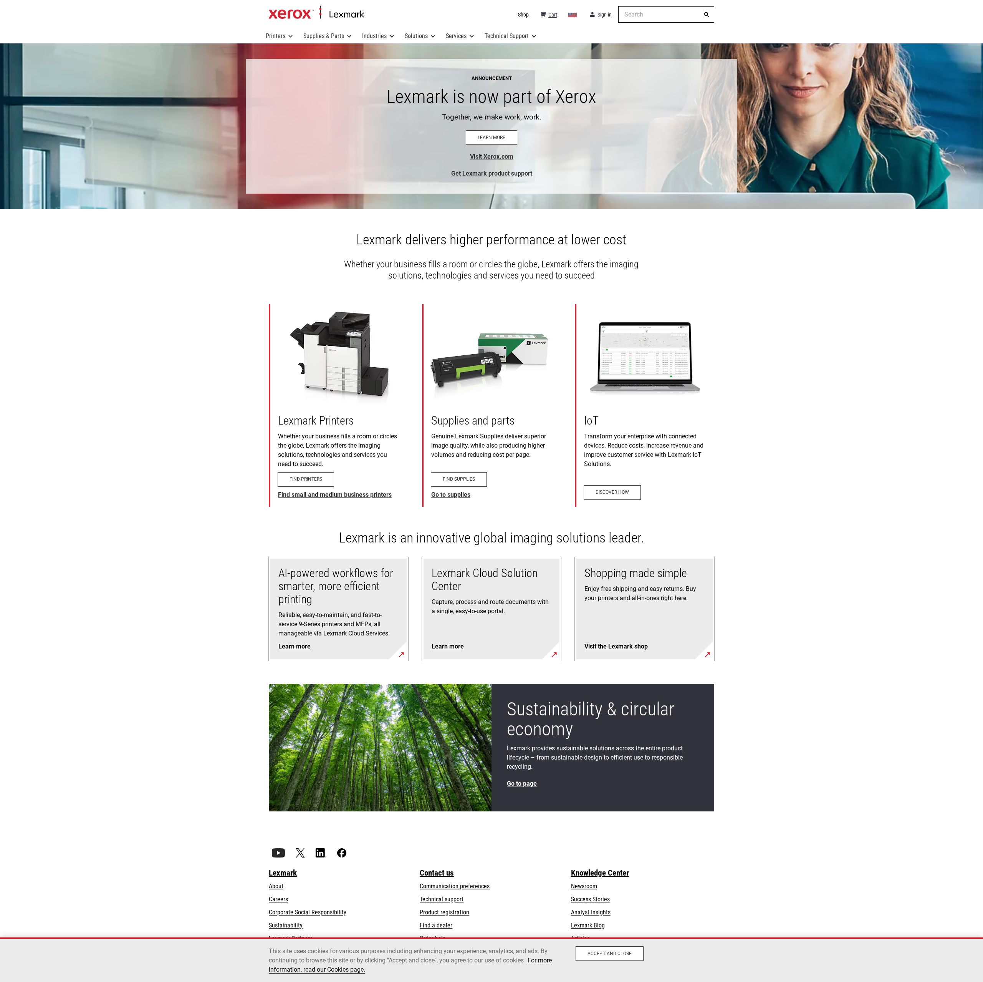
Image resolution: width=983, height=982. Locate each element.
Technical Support (507, 36)
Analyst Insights (591, 912)
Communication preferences (455, 886)
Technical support (441, 899)
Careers (278, 899)
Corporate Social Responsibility (307, 912)
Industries (374, 36)
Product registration (444, 912)
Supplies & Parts (323, 36)
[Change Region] (573, 14)
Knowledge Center (600, 872)
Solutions (416, 36)
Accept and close (609, 953)
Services (456, 36)
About (276, 886)
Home (316, 12)
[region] (491, 959)
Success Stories (590, 899)
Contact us (437, 872)
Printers (275, 36)
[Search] (706, 15)
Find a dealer (436, 925)
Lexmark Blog (588, 925)
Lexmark (283, 872)
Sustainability (286, 925)
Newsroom (584, 886)
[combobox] (666, 14)
